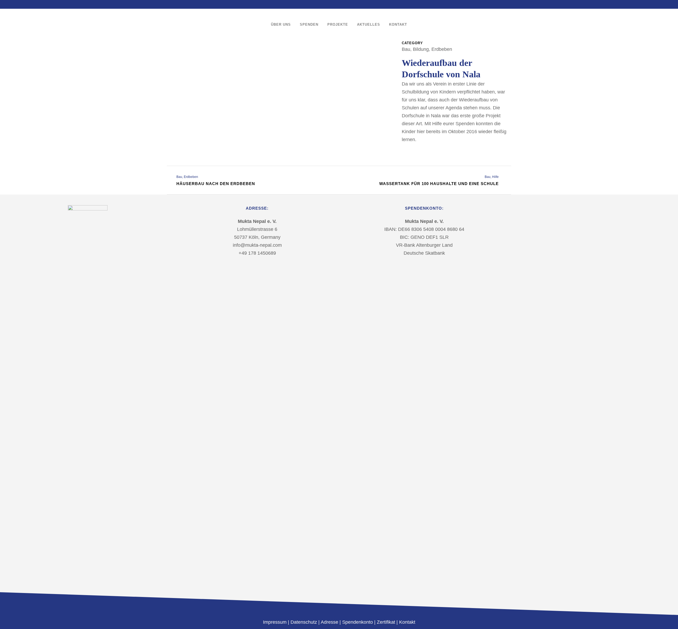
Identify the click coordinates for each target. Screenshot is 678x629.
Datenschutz (304, 622)
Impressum (275, 622)
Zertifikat (386, 622)
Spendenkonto (357, 622)
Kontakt (407, 622)
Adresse (329, 622)
